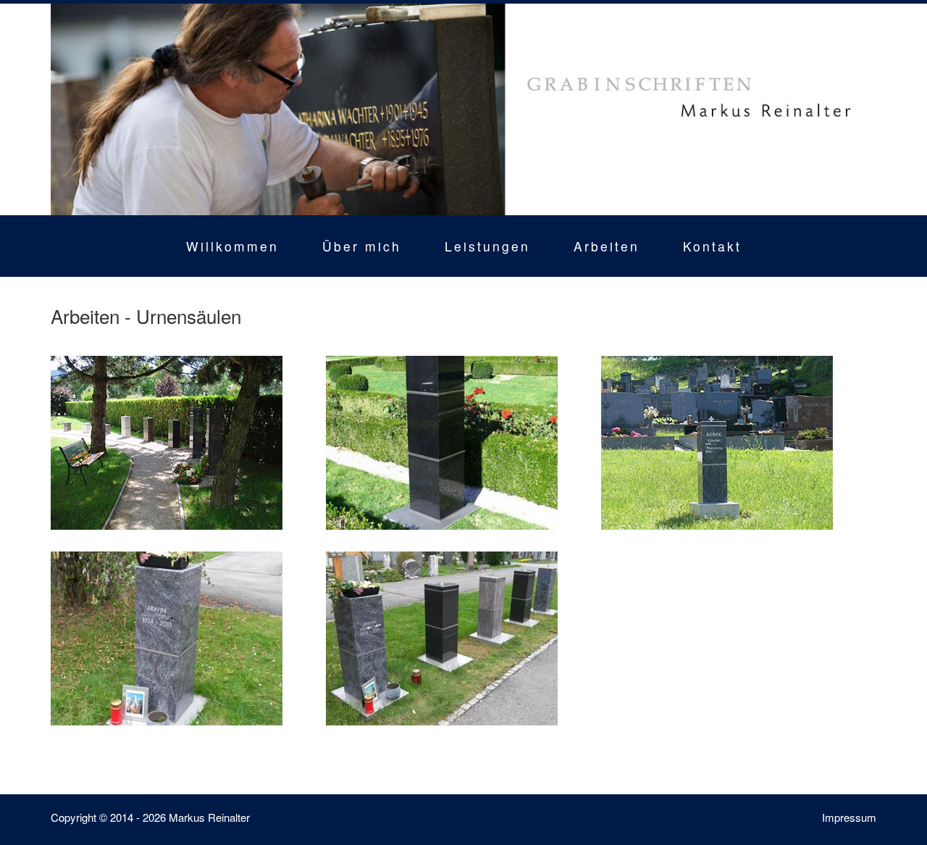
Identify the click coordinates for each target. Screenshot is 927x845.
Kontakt (712, 246)
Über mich (361, 246)
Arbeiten (606, 246)
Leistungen (487, 246)
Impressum (849, 817)
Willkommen (232, 246)
